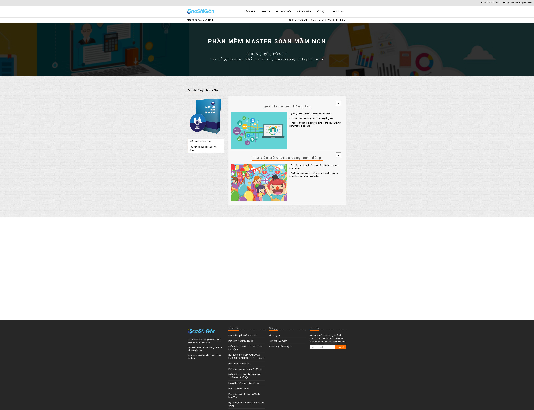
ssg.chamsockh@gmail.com (519, 3)
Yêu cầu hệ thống (337, 20)
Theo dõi (340, 347)
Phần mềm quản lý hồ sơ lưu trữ (242, 335)
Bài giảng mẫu (284, 11)
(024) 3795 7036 (491, 3)
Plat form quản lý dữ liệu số (240, 341)
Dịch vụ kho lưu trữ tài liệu (239, 363)
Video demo (317, 20)
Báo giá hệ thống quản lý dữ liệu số (243, 383)
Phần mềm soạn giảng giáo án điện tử (245, 369)
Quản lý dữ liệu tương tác (200, 141)
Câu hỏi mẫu (304, 11)
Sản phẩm (249, 11)
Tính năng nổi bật (298, 20)
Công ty (265, 11)
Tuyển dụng (336, 11)
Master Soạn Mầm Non (200, 20)
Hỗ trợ (320, 11)
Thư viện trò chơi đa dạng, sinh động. (202, 148)
